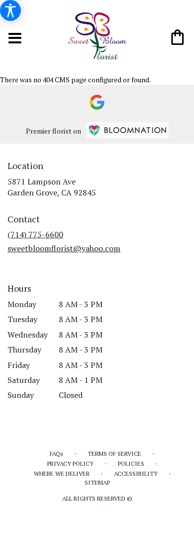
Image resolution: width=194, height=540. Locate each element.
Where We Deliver (62, 473)
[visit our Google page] (97, 102)
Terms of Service (114, 453)
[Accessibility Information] (10, 10)
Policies (131, 463)
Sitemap (97, 482)
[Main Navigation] (15, 39)
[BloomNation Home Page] (127, 130)
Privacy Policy (70, 463)
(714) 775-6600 (35, 234)
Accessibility (136, 473)
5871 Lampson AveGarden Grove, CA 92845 (51, 187)
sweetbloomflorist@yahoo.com (63, 248)
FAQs (56, 453)
